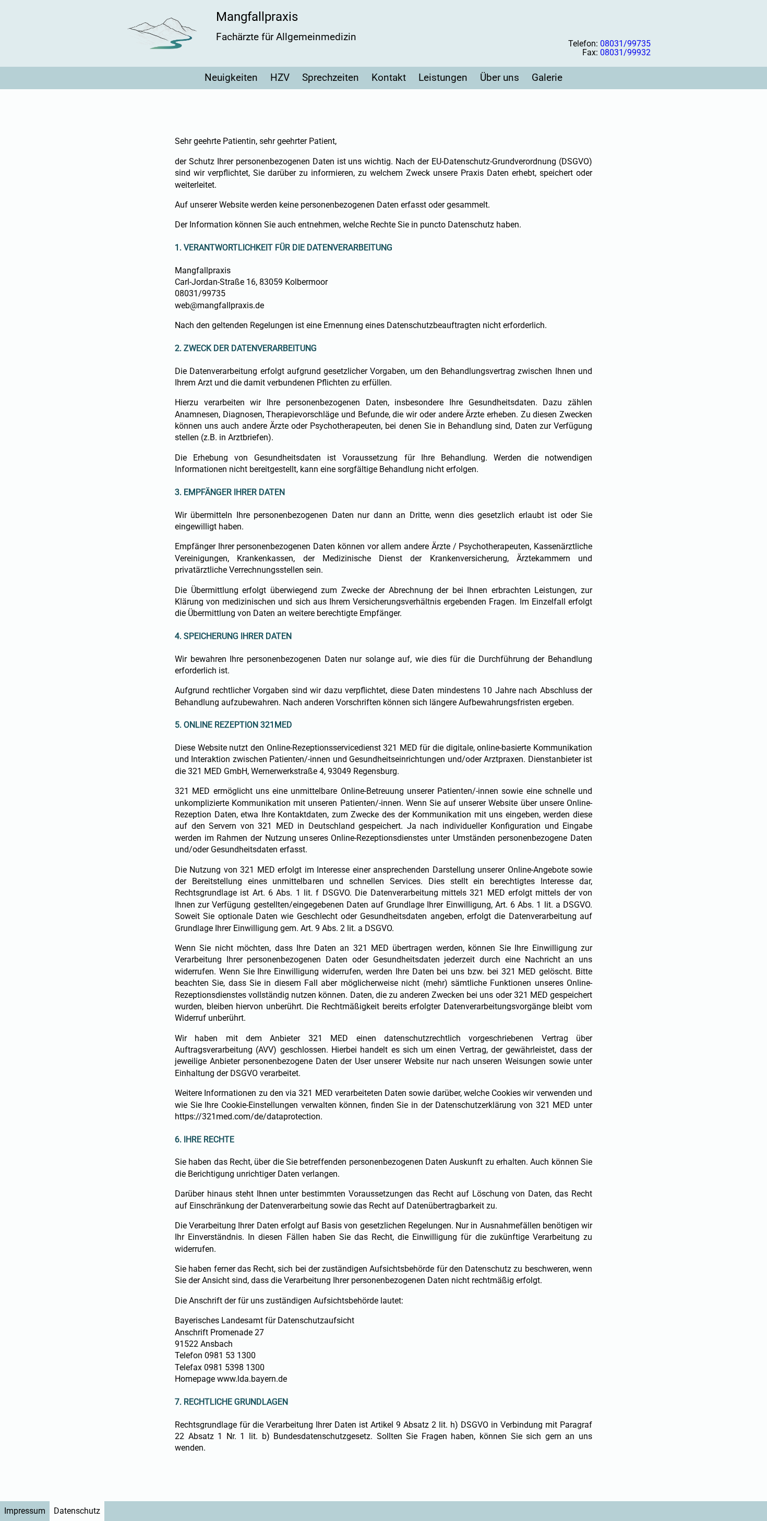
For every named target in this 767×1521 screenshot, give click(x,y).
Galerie (547, 77)
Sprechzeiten (330, 77)
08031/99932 (625, 52)
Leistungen (443, 77)
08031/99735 (625, 44)
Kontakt (388, 77)
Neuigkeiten (231, 77)
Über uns (499, 77)
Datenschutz (77, 1511)
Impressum (24, 1511)
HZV (280, 77)
